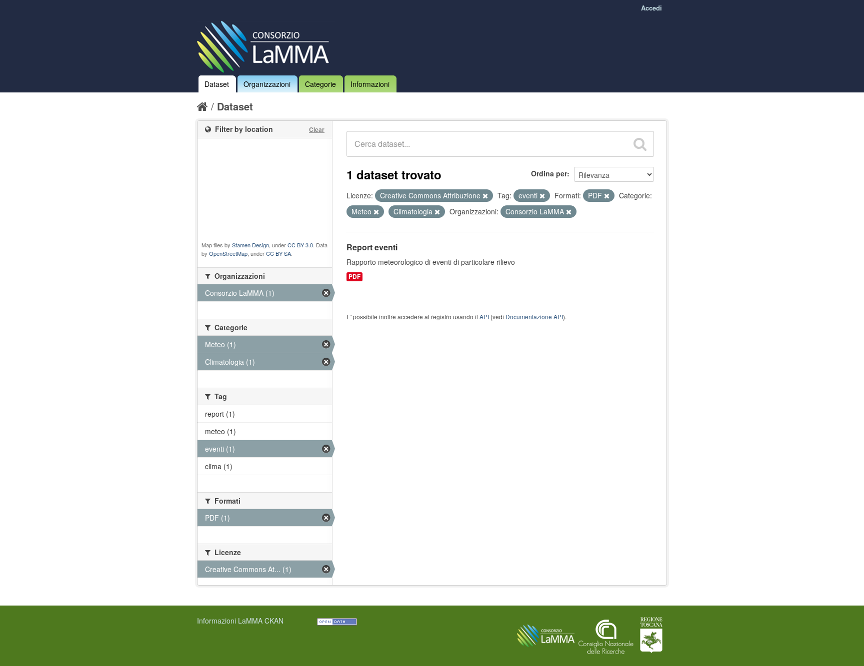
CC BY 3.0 (300, 245)
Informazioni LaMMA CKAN (240, 621)
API (484, 316)
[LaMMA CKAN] (265, 44)
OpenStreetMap (228, 253)
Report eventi (372, 247)
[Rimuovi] (485, 196)
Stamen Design (250, 245)
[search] (640, 143)
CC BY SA (278, 253)
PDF (354, 276)
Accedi (651, 7)
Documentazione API (534, 316)
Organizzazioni (267, 84)
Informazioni (370, 84)
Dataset (216, 84)
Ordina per (549, 173)
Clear (316, 129)
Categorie (320, 84)
